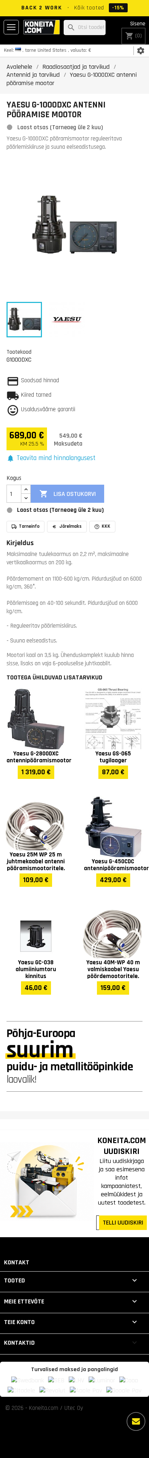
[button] (51, 458)
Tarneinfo (29, 526)
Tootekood (19, 351)
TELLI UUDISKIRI (123, 1222)
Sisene (137, 24)
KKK (106, 526)
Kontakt (16, 1262)
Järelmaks (70, 526)
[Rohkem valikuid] (136, 1421)
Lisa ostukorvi (67, 493)
